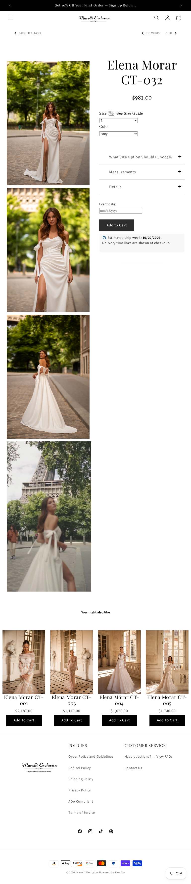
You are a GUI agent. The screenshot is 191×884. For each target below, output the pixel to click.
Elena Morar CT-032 (142, 72)
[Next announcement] (181, 5)
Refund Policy (79, 768)
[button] (10, 17)
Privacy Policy (79, 790)
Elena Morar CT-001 (24, 700)
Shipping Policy (80, 779)
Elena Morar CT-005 (167, 700)
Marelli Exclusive (87, 872)
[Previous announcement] (9, 5)
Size (121, 113)
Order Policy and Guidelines (90, 756)
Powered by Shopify (112, 872)
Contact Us (133, 768)
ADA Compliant (80, 801)
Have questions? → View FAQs (149, 756)
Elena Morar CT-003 (72, 700)
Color (104, 126)
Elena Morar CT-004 (119, 700)
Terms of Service (81, 812)
